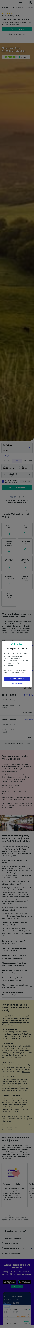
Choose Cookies (17, 684)
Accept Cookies (17, 678)
